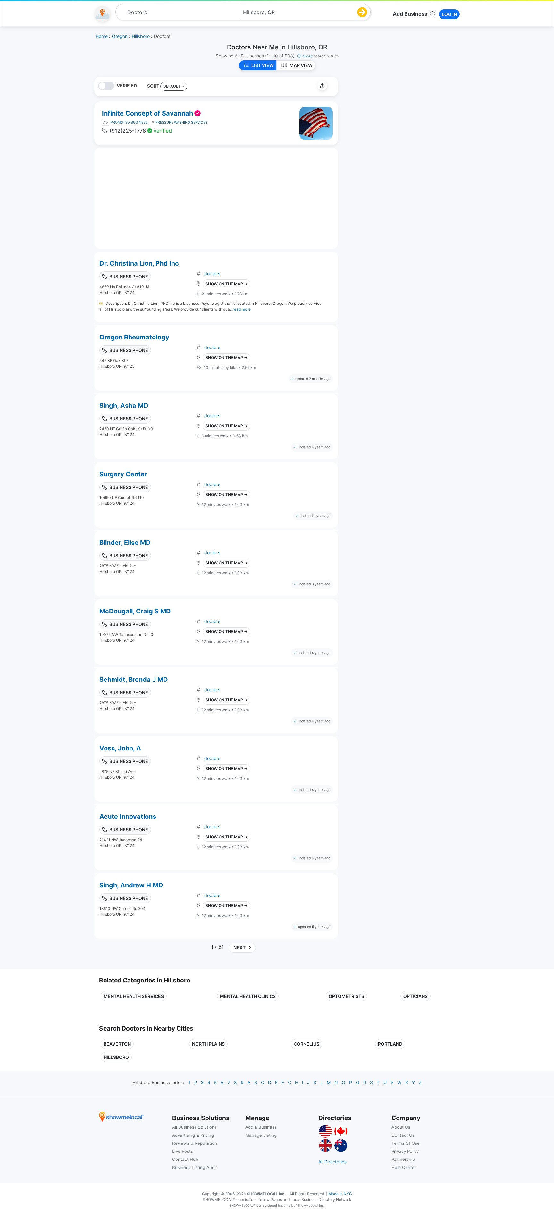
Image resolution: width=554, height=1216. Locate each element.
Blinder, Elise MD (125, 542)
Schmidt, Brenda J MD (133, 679)
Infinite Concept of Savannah (147, 113)
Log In (449, 14)
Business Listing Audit (194, 1167)
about (320, 56)
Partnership (403, 1159)
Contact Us (403, 1135)
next (238, 947)
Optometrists (346, 996)
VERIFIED (127, 85)
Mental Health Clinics (248, 996)
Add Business (410, 14)
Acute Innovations (127, 816)
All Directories (332, 1161)
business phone (128, 276)
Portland (390, 1044)
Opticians (415, 996)
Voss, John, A (120, 748)
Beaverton (117, 1044)
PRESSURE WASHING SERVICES (181, 122)
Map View (301, 65)
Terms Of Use (405, 1143)
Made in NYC (340, 1193)
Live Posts (182, 1151)
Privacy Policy (405, 1151)
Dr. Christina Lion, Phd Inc (139, 263)
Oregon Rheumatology (134, 337)
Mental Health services (134, 996)
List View (262, 65)
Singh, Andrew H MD (131, 885)
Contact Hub (185, 1159)
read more (242, 309)
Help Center (403, 1167)
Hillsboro (116, 1057)
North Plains (208, 1044)
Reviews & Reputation (194, 1143)
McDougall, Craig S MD (135, 611)
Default (172, 86)
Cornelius (306, 1044)
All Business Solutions (194, 1127)
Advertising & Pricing (193, 1135)
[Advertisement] (396, 122)
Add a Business (261, 1127)
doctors (212, 273)
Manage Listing (261, 1135)
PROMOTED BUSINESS (129, 122)
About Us (400, 1127)
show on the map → (227, 283)
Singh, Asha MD (123, 405)
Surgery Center (123, 474)
